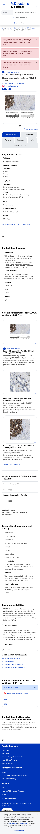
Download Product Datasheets (17, 693)
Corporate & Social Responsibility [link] (13, 775)
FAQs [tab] (32, 140)
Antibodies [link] (5, 750)
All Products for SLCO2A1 (11, 658)
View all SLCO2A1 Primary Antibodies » (16, 224)
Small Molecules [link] (7, 763)
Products (9, 28)
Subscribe (7, 811)
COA (5, 699)
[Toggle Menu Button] (4, 5)
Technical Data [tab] (11, 135)
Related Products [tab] (20, 145)
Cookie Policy (24, 823)
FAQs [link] (3, 788)
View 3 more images (10, 464)
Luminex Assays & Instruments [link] (12, 757)
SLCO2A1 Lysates (8, 661)
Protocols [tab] (20, 140)
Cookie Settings (19, 830)
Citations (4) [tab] (29, 135)
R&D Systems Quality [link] (8, 779)
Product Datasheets (11, 687)
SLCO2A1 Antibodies (28, 28)
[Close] (36, 39)
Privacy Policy (12, 823)
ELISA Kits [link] (5, 754)
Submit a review (7, 83)
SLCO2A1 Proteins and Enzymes (13, 667)
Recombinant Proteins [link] (9, 760)
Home (3, 28)
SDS (5, 704)
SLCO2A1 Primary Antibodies (12, 664)
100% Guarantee (31, 129)
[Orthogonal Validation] (10, 72)
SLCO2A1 (17, 28)
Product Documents (11, 86)
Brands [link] (3, 772)
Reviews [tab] (8, 140)
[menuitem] (3, 28)
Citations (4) (20, 83)
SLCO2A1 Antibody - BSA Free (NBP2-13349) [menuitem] (17, 30)
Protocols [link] (4, 794)
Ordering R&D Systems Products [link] (12, 791)
